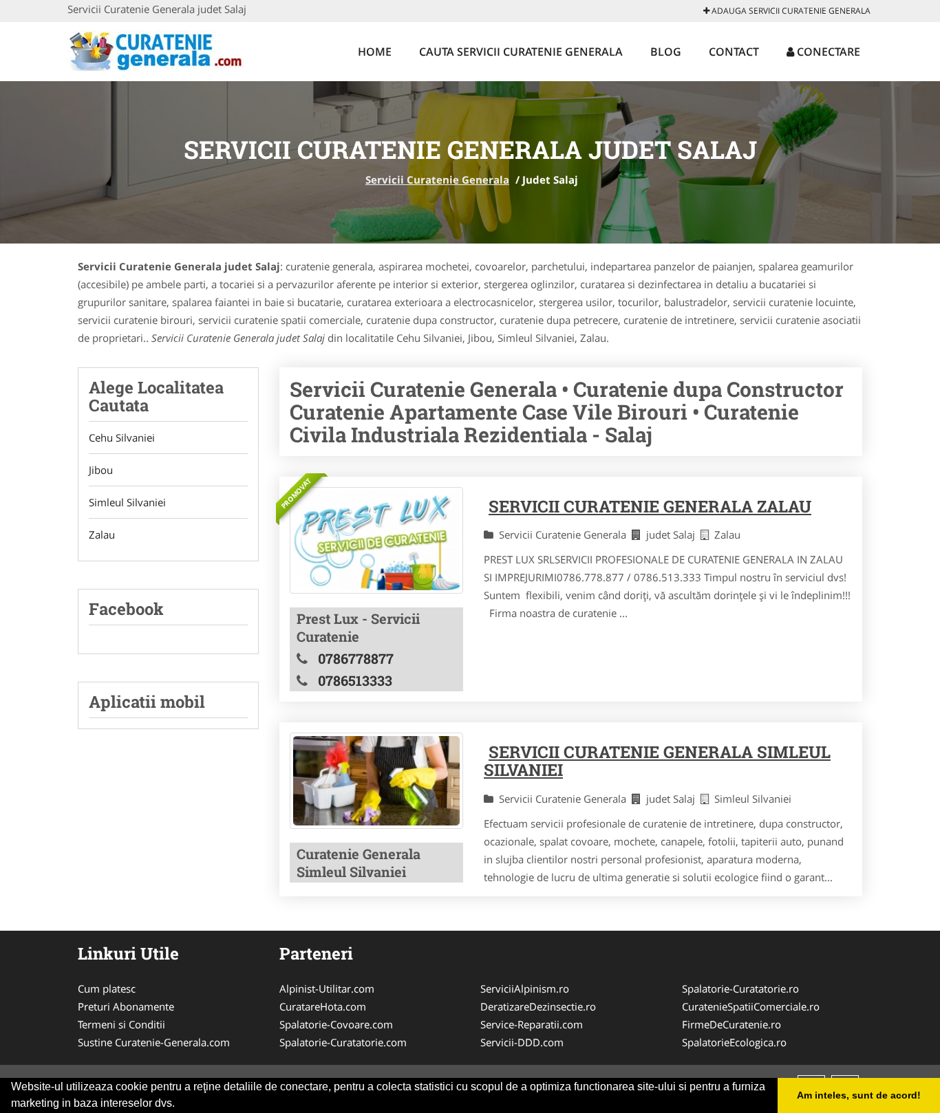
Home (375, 51)
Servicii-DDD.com (522, 1042)
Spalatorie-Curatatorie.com (343, 1042)
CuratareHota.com (322, 1006)
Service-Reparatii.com (531, 1024)
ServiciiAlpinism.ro (524, 988)
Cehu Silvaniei (122, 437)
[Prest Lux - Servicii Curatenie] (376, 540)
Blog (665, 51)
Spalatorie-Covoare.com (336, 1024)
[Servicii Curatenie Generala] (157, 49)
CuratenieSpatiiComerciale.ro (751, 1006)
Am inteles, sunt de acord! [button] (859, 1095)
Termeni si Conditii (121, 1024)
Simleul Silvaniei (127, 502)
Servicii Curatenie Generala (437, 179)
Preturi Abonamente (126, 1006)
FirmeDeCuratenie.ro (731, 1024)
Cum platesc (107, 988)
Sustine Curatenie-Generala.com (154, 1042)
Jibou (101, 470)
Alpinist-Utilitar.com (326, 988)
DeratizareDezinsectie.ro (538, 1006)
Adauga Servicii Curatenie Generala (789, 11)
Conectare (827, 51)
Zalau (102, 534)
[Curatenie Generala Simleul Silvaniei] (376, 781)
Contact (734, 51)
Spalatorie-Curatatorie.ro (740, 988)
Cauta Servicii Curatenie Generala (521, 51)
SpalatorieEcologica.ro (734, 1042)
